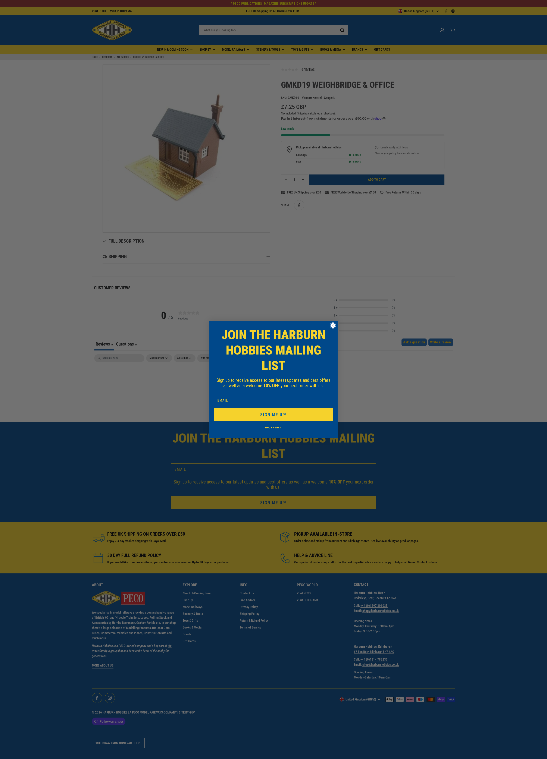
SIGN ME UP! (273, 414)
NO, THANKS (273, 427)
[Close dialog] (332, 325)
